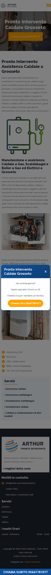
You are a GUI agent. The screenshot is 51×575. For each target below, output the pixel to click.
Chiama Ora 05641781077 (26, 303)
